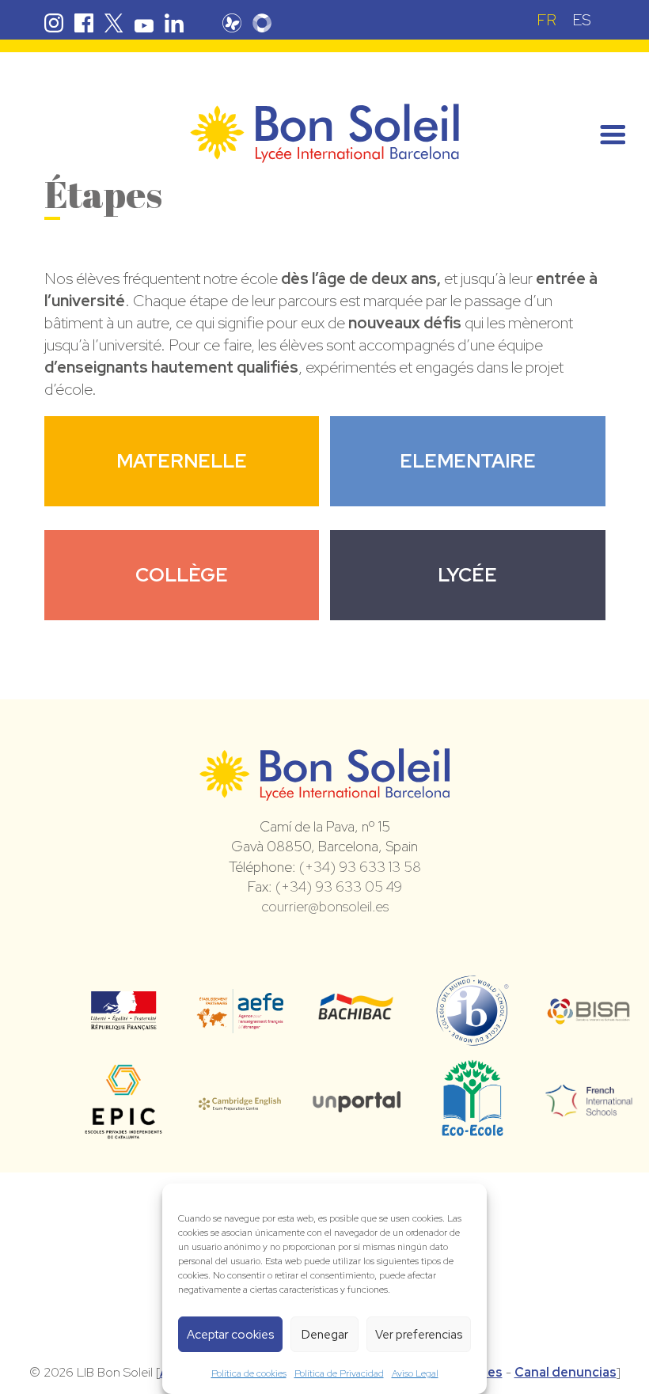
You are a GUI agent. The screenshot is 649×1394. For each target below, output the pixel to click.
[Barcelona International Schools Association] (589, 1014)
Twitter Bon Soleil (113, 22)
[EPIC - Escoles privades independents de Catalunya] (124, 1137)
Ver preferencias (418, 1335)
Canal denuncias (565, 1372)
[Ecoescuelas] (473, 1129)
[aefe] (240, 1022)
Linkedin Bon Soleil (174, 22)
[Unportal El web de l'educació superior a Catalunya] (356, 1101)
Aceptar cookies (230, 1335)
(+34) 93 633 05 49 (338, 886)
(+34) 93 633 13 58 (360, 867)
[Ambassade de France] (124, 1020)
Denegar (325, 1335)
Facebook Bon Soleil (83, 22)
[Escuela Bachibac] (356, 1015)
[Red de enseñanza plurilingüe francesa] (589, 1107)
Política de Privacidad (339, 1373)
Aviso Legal (415, 1373)
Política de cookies (249, 1373)
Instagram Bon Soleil (53, 22)
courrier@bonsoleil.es (325, 906)
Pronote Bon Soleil (231, 22)
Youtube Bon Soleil (144, 22)
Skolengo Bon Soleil (261, 22)
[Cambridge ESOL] (240, 1101)
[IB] (472, 1038)
